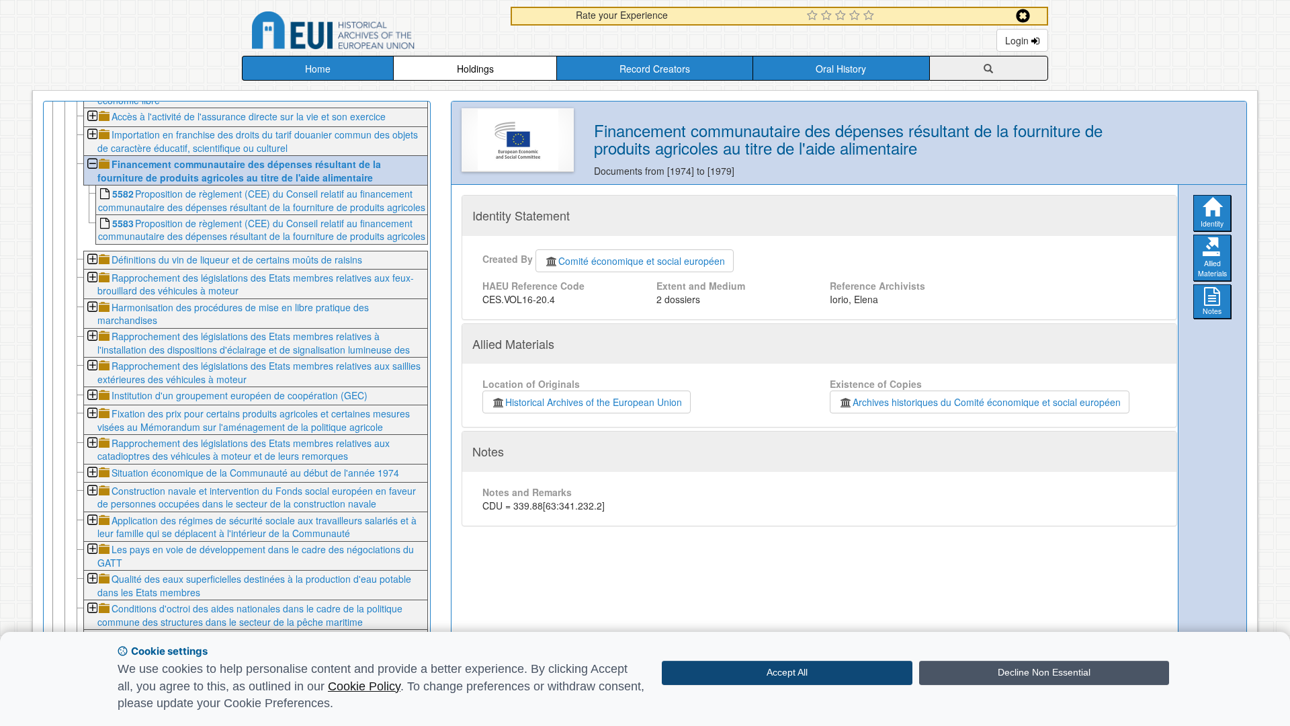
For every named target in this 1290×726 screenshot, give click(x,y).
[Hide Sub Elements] (91, 165)
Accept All (787, 672)
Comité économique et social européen (641, 261)
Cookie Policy (364, 686)
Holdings (475, 68)
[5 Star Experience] (870, 16)
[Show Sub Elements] (91, 117)
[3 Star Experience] (842, 16)
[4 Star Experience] (856, 16)
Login (1018, 40)
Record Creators (654, 68)
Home (318, 68)
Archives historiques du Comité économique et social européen (987, 402)
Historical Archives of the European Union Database (371, 32)
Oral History (841, 68)
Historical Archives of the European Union (593, 402)
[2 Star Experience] (828, 16)
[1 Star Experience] (814, 16)
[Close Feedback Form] (1023, 16)
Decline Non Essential (1044, 672)
